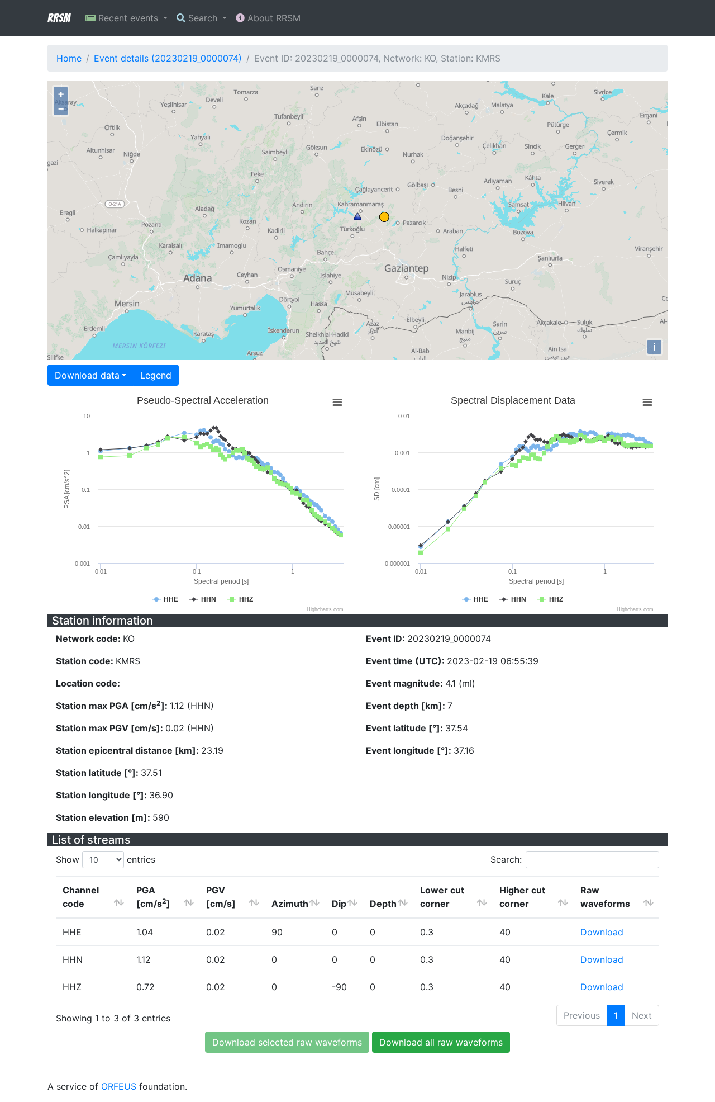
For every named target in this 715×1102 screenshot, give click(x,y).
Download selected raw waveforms (287, 1042)
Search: (506, 859)
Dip (339, 903)
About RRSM (273, 17)
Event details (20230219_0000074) (168, 58)
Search (202, 17)
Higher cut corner (522, 897)
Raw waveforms (605, 897)
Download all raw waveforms (441, 1042)
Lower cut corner (442, 897)
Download (601, 932)
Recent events (128, 17)
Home (69, 58)
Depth (383, 903)
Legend (155, 375)
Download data (87, 375)
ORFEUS (118, 1086)
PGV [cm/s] (221, 897)
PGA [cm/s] (153, 897)
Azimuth (289, 903)
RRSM (58, 18)
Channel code (81, 897)
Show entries (105, 859)
